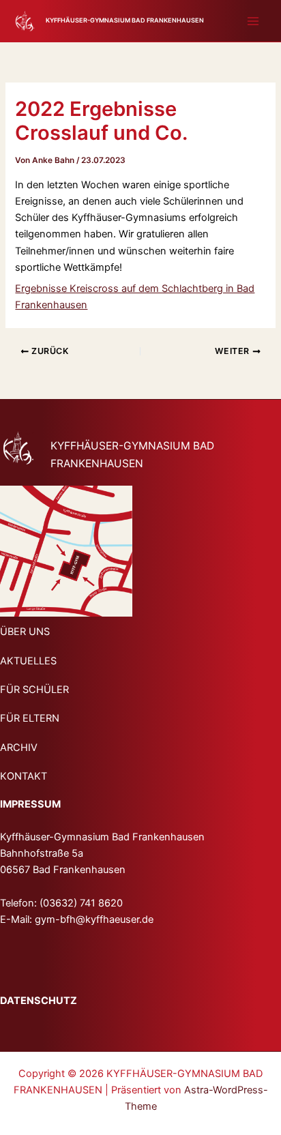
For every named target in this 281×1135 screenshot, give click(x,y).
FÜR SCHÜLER (34, 689)
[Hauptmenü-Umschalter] (253, 21)
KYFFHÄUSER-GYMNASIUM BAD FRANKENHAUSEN (125, 20)
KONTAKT (23, 776)
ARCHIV (19, 747)
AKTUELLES (28, 661)
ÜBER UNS (25, 631)
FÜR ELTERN (29, 718)
